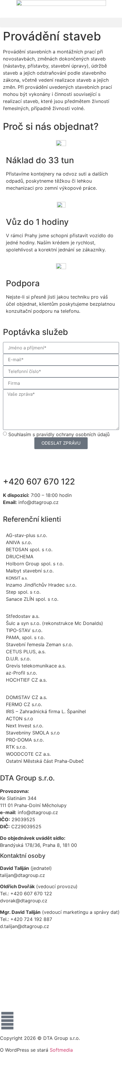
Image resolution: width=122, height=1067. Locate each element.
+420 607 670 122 (39, 482)
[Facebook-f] (7, 1020)
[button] (61, 22)
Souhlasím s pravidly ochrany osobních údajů (59, 434)
